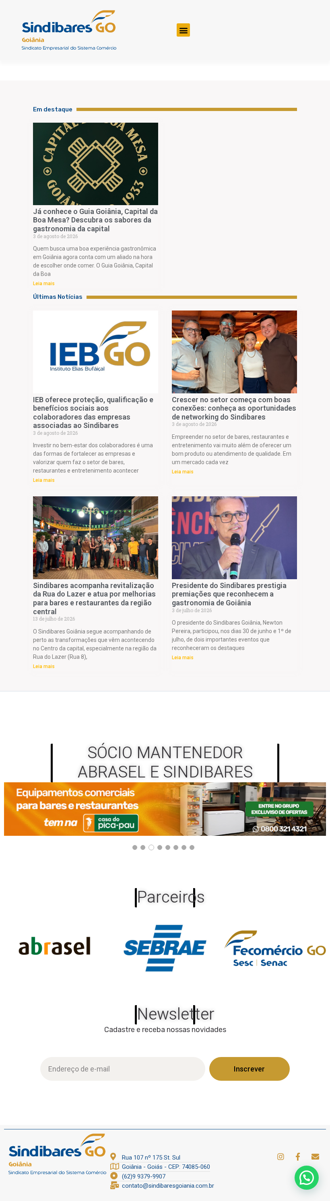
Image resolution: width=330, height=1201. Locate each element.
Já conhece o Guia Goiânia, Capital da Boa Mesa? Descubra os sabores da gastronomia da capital (95, 220)
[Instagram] (280, 1156)
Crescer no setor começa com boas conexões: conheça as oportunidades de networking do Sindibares (234, 408)
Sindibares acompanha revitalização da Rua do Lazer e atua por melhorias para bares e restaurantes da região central (94, 598)
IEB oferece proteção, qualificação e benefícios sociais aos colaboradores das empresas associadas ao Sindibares (93, 412)
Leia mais (44, 283)
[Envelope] (315, 1156)
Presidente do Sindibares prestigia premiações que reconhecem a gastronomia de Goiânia (229, 594)
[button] (183, 30)
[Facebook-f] (297, 1156)
